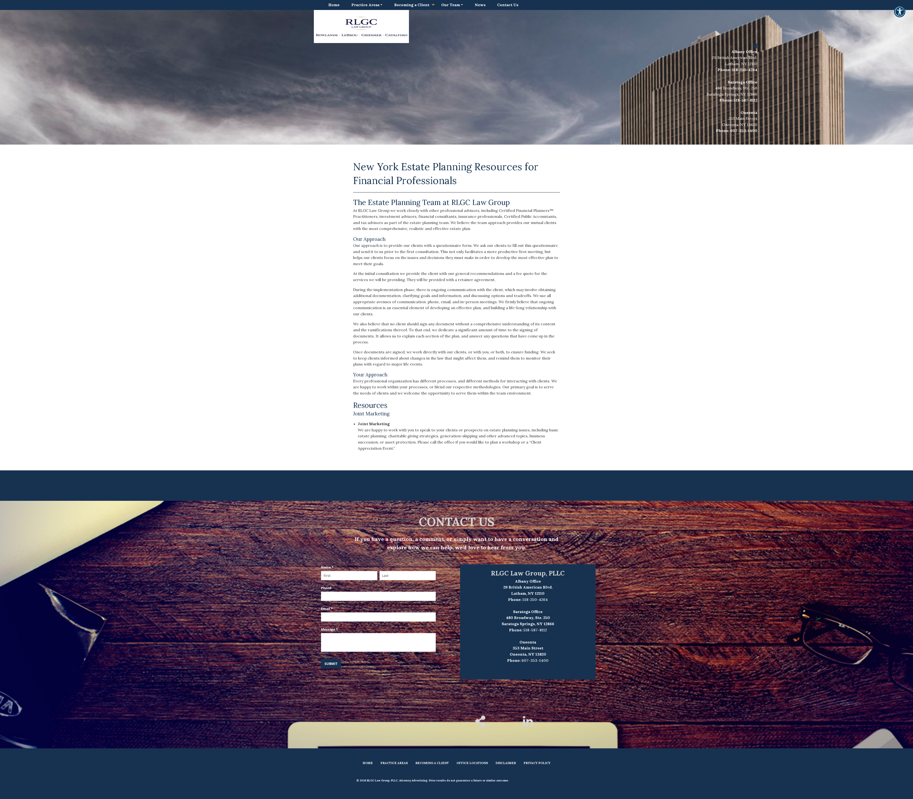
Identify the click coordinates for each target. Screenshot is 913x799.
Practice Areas (365, 4)
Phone (326, 588)
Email (327, 608)
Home (334, 4)
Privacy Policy (537, 763)
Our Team (450, 4)
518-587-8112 (745, 100)
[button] (899, 14)
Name (327, 567)
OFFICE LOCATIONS (472, 763)
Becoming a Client (411, 4)
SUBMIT (331, 663)
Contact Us (507, 4)
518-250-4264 (744, 69)
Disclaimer (505, 763)
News (480, 4)
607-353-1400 (743, 130)
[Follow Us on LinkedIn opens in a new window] (528, 724)
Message (329, 629)
